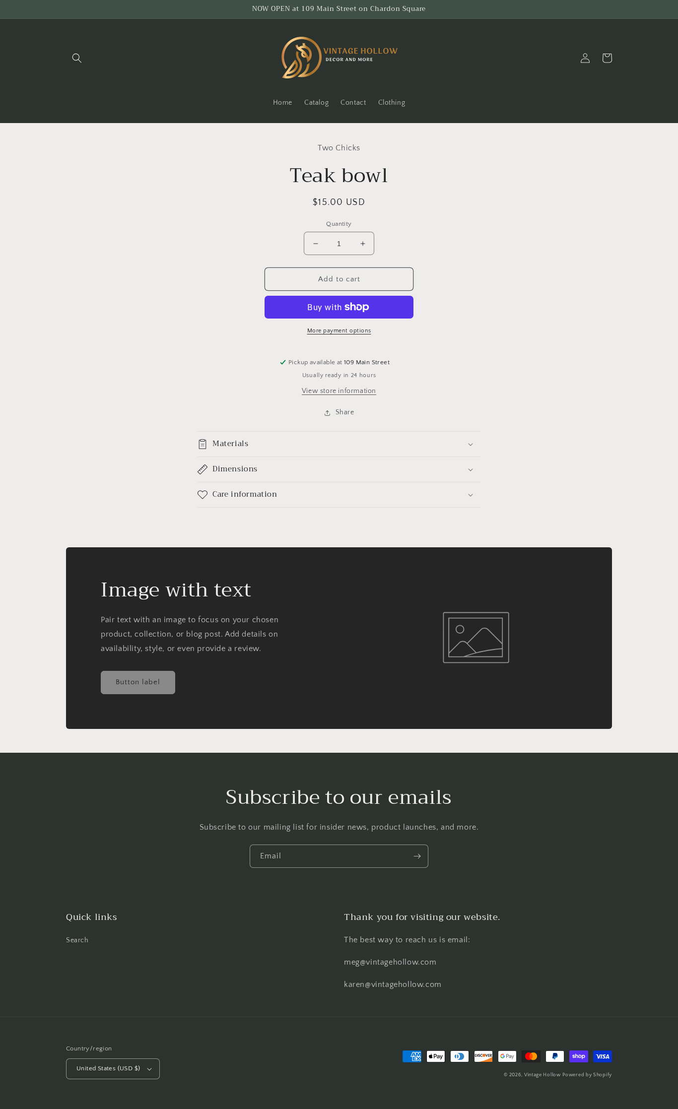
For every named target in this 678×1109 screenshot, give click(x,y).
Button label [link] (138, 682)
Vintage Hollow (542, 1075)
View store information (339, 391)
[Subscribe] (417, 856)
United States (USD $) (108, 1068)
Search (77, 940)
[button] (77, 58)
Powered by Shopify (587, 1075)
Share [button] (345, 412)
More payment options (339, 330)
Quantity (338, 223)
